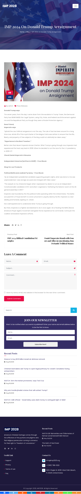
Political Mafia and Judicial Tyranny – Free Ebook (23, 173)
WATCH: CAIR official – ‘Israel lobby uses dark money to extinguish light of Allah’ (35, 400)
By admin (9, 106)
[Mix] (58, 493)
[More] (76, 493)
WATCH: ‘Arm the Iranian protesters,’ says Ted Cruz (24, 381)
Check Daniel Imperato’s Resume (17, 155)
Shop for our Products (13, 167)
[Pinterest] (40, 493)
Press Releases (22, 106)
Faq (6, 473)
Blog (28, 32)
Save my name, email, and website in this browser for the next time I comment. (35, 293)
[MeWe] (49, 493)
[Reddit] (22, 493)
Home (22, 32)
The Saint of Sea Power (50, 443)
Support (8, 460)
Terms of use (10, 469)
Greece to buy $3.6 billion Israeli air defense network (24, 359)
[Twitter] (13, 493)
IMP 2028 (10, 6)
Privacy (8, 465)
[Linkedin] (31, 493)
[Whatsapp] (67, 493)
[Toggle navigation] (75, 6)
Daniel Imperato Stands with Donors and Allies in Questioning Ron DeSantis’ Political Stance (59, 241)
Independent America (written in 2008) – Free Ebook (25, 161)
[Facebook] (4, 493)
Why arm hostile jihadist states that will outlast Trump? (25, 390)
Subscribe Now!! (40, 344)
